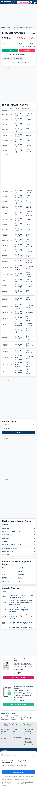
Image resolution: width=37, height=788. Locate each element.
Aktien (8, 27)
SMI (3, 575)
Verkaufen (25, 108)
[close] (34, 755)
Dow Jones (21, 575)
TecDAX (20, 568)
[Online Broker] (9, 3)
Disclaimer (27, 736)
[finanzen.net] (9, 1)
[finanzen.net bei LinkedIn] (20, 724)
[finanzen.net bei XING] (24, 724)
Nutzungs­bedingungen (28, 739)
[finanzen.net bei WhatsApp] (28, 724)
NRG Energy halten (18, 230)
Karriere (3, 734)
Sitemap (3, 738)
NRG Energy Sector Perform (18, 267)
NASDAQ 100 (22, 578)
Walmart (5, 525)
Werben (15, 734)
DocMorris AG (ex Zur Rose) (11, 531)
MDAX (4, 571)
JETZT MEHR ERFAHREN (18, 705)
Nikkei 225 (21, 571)
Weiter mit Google (18, 772)
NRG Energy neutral (18, 219)
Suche (18, 432)
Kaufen (11, 108)
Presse (3, 736)
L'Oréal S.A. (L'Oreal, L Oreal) (11, 545)
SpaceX (4, 541)
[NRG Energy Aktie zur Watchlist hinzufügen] (33, 32)
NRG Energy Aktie (18, 27)
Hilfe (14, 731)
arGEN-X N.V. (6, 555)
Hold (17, 108)
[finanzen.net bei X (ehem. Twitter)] (16, 724)
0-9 (6, 716)
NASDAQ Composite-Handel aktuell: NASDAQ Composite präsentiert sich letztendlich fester (20, 602)
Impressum (27, 731)
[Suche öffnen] (30, 2)
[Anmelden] (34, 2)
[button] (23, 2)
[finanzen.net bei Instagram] (5, 724)
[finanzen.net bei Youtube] (12, 724)
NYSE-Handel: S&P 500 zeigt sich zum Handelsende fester (21, 596)
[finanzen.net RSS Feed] (32, 724)
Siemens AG (6, 535)
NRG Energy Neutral (18, 135)
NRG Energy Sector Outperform (19, 357)
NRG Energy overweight (18, 196)
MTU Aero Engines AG (9, 548)
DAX (3, 568)
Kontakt (3, 731)
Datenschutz (27, 734)
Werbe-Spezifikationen (17, 736)
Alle (5, 108)
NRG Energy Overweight (18, 286)
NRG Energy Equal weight (19, 256)
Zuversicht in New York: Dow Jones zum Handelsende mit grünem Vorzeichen (20, 610)
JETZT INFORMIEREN (18, 678)
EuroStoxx (20, 719)
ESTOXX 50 (5, 581)
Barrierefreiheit (28, 745)
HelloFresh (5, 538)
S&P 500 (4, 578)
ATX (19, 581)
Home (3, 27)
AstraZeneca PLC (7, 551)
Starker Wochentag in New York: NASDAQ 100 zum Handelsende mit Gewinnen (20, 617)
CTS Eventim (6, 528)
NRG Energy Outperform (19, 235)
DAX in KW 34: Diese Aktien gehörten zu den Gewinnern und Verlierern (21, 623)
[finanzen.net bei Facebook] (8, 724)
